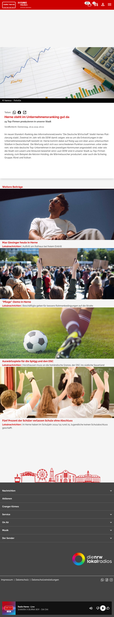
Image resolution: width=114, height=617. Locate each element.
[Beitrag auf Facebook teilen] (19, 112)
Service (6, 514)
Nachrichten (8, 490)
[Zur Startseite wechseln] (9, 5)
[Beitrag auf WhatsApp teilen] (14, 112)
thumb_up (108, 608)
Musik (5, 530)
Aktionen (7, 498)
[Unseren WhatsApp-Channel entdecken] (102, 579)
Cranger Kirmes (10, 506)
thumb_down (98, 608)
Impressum (7, 579)
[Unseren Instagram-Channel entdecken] (111, 579)
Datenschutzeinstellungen (45, 579)
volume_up (91, 608)
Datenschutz (22, 579)
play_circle (103, 608)
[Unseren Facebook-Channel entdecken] (106, 579)
